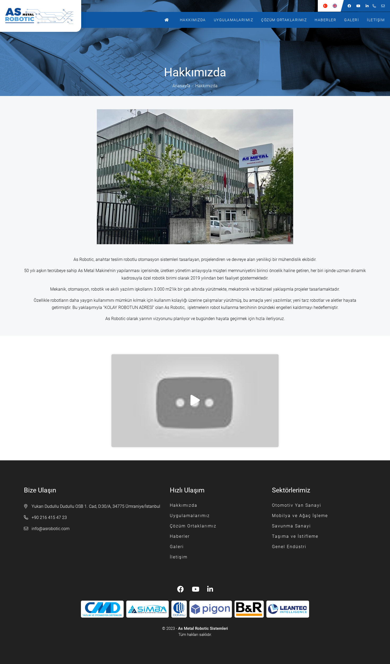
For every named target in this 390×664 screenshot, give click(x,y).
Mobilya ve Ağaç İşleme (300, 515)
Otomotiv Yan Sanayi (296, 505)
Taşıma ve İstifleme (295, 536)
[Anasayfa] (168, 20)
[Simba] (147, 609)
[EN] (335, 6)
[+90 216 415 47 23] (374, 6)
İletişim (376, 20)
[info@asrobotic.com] (383, 6)
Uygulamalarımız (233, 20)
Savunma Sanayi (291, 525)
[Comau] (179, 609)
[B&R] (249, 609)
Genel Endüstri (289, 546)
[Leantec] (287, 609)
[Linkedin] (367, 6)
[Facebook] (349, 6)
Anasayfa (181, 85)
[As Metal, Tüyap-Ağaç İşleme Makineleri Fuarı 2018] (195, 400)
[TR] (325, 6)
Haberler (325, 20)
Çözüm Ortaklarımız (284, 20)
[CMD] (102, 609)
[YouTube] (358, 6)
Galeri (351, 20)
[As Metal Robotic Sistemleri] (43, 16)
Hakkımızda (193, 20)
